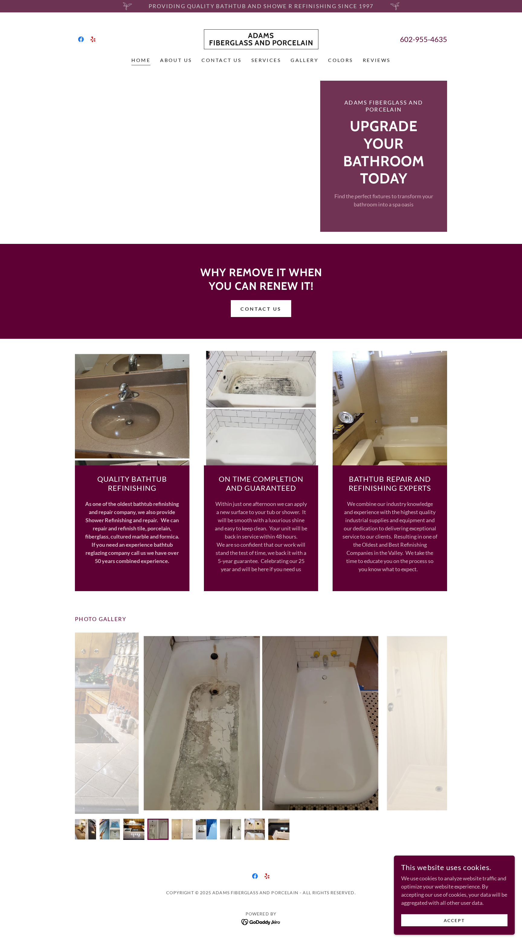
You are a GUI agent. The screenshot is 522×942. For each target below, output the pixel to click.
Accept (454, 920)
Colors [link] (340, 60)
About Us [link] (176, 60)
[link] (81, 39)
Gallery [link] (304, 60)
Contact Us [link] (221, 60)
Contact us (260, 309)
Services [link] (266, 60)
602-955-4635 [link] (423, 39)
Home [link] (140, 60)
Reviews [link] (377, 60)
